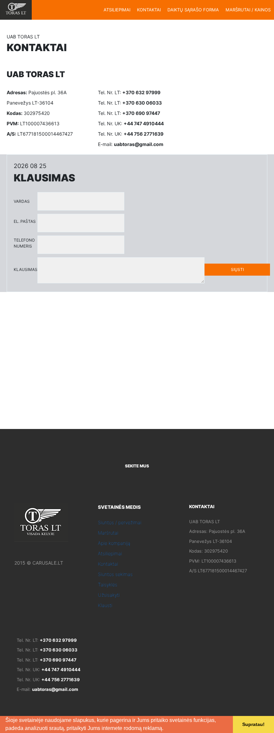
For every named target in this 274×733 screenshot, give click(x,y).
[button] (166, 729)
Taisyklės (107, 584)
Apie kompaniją (114, 543)
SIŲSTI (237, 269)
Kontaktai (108, 564)
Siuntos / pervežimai (119, 522)
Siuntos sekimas (115, 574)
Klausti (105, 605)
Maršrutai (108, 533)
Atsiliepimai (110, 553)
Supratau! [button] (253, 724)
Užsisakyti (109, 595)
